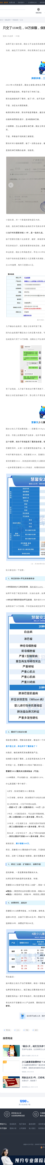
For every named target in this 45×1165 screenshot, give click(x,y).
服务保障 (32, 1124)
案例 (36, 1030)
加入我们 (32, 1128)
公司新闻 (22, 1128)
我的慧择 (21, 2)
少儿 (17, 1030)
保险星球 (8, 20)
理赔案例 (15, 20)
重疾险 (8, 1030)
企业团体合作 (32, 2)
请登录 (6, 2)
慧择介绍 (13, 1128)
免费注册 (12, 2)
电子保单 (22, 1124)
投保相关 (13, 1124)
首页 (1, 20)
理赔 (27, 1030)
